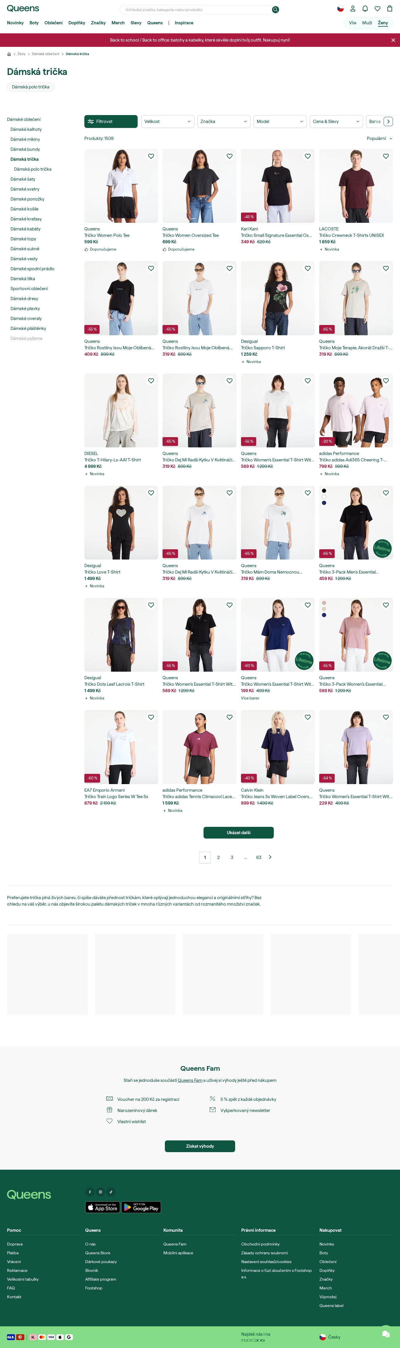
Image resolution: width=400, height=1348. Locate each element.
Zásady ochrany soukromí (264, 1253)
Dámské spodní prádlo (32, 268)
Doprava (15, 1244)
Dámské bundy (25, 149)
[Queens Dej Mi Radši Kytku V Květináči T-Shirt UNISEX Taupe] (199, 410)
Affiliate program (100, 1279)
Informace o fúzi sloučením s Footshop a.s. (276, 1273)
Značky (98, 22)
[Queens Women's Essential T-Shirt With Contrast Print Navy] (278, 635)
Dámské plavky (25, 308)
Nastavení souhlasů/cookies (266, 1261)
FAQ (11, 1288)
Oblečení (54, 22)
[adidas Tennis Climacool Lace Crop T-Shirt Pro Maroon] (199, 747)
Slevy (136, 22)
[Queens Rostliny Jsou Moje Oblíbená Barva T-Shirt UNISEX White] (199, 298)
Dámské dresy (24, 298)
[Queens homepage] (23, 8)
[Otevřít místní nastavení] (340, 8)
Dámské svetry (25, 189)
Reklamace (17, 1270)
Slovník (91, 1270)
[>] (388, 121)
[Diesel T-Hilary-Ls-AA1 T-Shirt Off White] (121, 410)
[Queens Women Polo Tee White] (121, 186)
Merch (118, 22)
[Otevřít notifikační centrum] (365, 8)
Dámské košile (24, 209)
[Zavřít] (393, 40)
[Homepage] (44, 1194)
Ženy (383, 22)
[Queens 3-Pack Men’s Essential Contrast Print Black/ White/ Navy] (356, 523)
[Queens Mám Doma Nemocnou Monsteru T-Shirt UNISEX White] (278, 523)
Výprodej (327, 1296)
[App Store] (102, 1207)
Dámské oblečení (23, 119)
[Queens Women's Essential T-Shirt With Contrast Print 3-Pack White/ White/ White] (278, 410)
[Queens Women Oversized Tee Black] (199, 186)
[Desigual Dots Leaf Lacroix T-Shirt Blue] (121, 635)
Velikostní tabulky (23, 1279)
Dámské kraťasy (26, 219)
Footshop (93, 1288)
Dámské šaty (23, 179)
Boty (34, 22)
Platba (12, 1253)
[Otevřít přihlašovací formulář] (353, 8)
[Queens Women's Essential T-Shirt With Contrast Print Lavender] (356, 747)
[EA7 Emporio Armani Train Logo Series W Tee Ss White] (121, 747)
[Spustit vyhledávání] (275, 9)
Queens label (331, 1305)
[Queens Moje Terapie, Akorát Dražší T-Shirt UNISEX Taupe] (356, 298)
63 (258, 857)
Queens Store (97, 1253)
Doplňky (77, 22)
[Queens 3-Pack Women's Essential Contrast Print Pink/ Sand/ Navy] (356, 635)
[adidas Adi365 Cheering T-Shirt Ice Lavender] (356, 410)
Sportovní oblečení (29, 288)
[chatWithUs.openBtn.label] (386, 1334)
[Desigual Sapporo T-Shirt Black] (278, 298)
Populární (376, 138)
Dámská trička (25, 159)
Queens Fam (190, 1080)
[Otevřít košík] (390, 8)
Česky (334, 1337)
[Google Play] (141, 1207)
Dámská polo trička (33, 169)
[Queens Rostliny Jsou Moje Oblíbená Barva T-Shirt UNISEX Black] (121, 298)
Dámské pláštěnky (28, 328)
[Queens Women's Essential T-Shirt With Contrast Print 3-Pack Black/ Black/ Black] (199, 635)
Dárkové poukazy (101, 1261)
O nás (90, 1244)
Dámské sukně (25, 249)
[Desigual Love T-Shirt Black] (121, 523)
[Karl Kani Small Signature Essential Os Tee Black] (278, 186)
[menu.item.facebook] (90, 1192)
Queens (155, 22)
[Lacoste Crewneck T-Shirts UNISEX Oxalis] (356, 186)
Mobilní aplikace (178, 1253)
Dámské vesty (24, 258)
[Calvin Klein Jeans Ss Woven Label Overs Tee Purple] (278, 747)
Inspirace (184, 22)
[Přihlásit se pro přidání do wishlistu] (151, 156)
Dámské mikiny (25, 139)
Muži (367, 22)
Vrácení (14, 1261)
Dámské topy (23, 239)
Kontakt (14, 1296)
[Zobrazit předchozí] (272, 857)
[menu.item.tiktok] (111, 1192)
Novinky (15, 22)
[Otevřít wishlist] (377, 8)
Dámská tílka (23, 278)
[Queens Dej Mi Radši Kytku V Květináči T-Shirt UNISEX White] (199, 523)
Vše (352, 22)
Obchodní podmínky (260, 1244)
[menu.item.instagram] (100, 1192)
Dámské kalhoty (26, 129)
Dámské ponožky (27, 199)
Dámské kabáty (25, 229)
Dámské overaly (26, 318)
